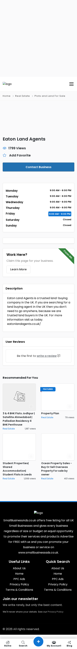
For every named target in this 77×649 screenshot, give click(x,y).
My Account (54, 645)
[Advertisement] (38, 38)
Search (23, 645)
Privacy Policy (55, 611)
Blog (69, 645)
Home (7, 95)
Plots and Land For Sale (50, 95)
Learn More (18, 269)
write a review (47, 356)
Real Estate (22, 95)
